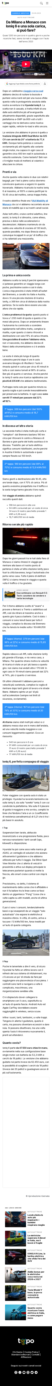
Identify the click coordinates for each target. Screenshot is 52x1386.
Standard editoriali (20, 1354)
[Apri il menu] (47, 3)
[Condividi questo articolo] (44, 83)
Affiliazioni (26, 1357)
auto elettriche (26, 17)
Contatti (35, 1354)
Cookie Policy (31, 1352)
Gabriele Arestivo (20, 13)
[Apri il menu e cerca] (41, 3)
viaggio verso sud (33, 91)
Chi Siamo (17, 1352)
